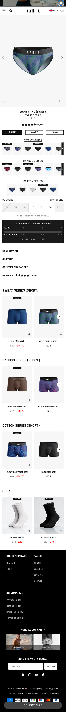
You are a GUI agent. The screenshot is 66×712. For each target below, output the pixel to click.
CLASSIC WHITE (17, 537)
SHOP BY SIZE (56, 200)
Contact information (51, 693)
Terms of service (16, 693)
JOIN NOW (51, 666)
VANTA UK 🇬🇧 (21, 688)
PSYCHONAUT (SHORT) (48, 406)
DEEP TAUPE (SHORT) (17, 406)
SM (17, 209)
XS (8, 209)
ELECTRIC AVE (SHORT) (17, 472)
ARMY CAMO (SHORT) (48, 341)
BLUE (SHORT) (17, 341)
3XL (60, 209)
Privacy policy (51, 689)
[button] (4, 10)
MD (26, 209)
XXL (50, 207)
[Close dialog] (60, 2)
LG (33, 207)
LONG (55, 132)
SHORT (34, 132)
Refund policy (36, 689)
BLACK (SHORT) (48, 472)
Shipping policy (33, 693)
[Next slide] (64, 57)
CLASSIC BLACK (48, 537)
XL (42, 207)
